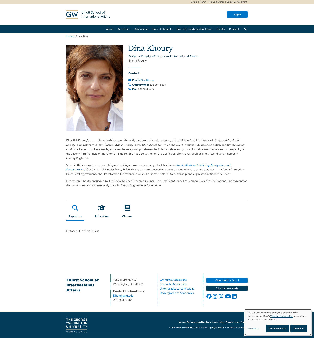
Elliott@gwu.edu (123, 295)
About (109, 29)
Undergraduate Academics (177, 293)
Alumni (203, 2)
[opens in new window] (209, 299)
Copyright (212, 327)
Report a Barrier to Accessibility (232, 327)
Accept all (299, 328)
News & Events (216, 2)
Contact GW (175, 327)
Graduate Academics (173, 284)
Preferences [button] (253, 328)
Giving (194, 2)
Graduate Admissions (173, 279)
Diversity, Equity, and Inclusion (194, 29)
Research (234, 29)
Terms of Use (201, 327)
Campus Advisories (187, 322)
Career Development (237, 2)
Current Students (162, 29)
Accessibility (187, 327)
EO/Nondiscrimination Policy (211, 322)
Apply (237, 14)
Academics (124, 29)
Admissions (141, 29)
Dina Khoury (147, 80)
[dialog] (278, 322)
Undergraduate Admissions (177, 288)
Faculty (221, 29)
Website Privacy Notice (236, 322)
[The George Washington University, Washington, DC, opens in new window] (76, 325)
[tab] (75, 212)
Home (69, 36)
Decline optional (277, 328)
